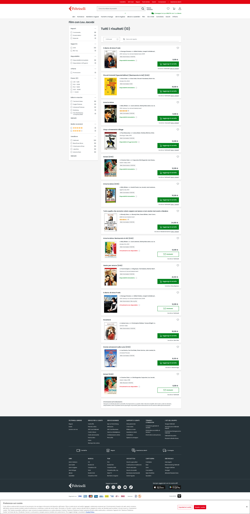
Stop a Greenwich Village (113, 130)
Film (108, 462)
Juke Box (76, 149)
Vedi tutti (73, 118)
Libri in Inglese (73, 467)
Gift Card (130, 2)
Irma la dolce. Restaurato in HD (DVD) (118, 238)
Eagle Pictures (77, 104)
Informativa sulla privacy (153, 435)
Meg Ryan (135, 269)
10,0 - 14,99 (76, 84)
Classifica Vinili (92, 476)
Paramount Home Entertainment (129, 271)
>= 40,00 (76, 92)
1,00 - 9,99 (76, 82)
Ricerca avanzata (150, 8)
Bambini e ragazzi (112, 476)
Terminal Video (78, 101)
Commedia (76, 32)
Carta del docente (93, 435)
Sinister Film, (123, 81)
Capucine (136, 160)
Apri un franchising (113, 424)
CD (89, 462)
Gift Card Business (112, 429)
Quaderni (148, 476)
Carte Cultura (92, 432)
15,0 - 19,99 (76, 87)
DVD (74, 48)
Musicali (75, 38)
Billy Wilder (124, 106)
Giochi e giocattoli (131, 462)
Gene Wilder (144, 214)
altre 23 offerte (174, 68)
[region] (125, 507)
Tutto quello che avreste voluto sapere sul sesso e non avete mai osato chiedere (135, 211)
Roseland (107, 320)
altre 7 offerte (174, 150)
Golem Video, (123, 162)
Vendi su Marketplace (113, 432)
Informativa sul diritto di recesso (153, 431)
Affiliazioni (110, 426)
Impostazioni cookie (185, 507)
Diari (147, 465)
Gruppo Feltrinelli (170, 424)
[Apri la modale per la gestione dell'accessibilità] (179, 496)
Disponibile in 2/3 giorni (80, 63)
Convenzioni (162, 2)
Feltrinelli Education (170, 435)
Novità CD (91, 465)
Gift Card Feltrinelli (93, 429)
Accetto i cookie (200, 507)
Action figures (130, 476)
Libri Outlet (72, 465)
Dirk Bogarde (143, 160)
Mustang (76, 110)
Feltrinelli (76, 140)
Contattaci (129, 435)
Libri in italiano (73, 462)
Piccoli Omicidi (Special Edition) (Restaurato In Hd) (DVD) (126, 75)
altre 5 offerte (174, 96)
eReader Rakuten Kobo (171, 473)
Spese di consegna (132, 437)
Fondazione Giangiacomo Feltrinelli (173, 432)
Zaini (147, 467)
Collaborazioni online (113, 435)
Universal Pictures (78, 107)
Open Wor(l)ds (150, 473)
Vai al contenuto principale (77, 2)
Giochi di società (131, 470)
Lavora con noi (73, 429)
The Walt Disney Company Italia (78, 113)
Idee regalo (168, 462)
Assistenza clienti (176, 2)
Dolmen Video (124, 326)
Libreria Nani (77, 152)
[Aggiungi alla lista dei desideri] (178, 48)
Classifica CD (92, 467)
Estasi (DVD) (108, 157)
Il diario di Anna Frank (111, 48)
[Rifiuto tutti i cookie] (247, 507)
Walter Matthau (152, 269)
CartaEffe (123, 2)
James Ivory (125, 323)
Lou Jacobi (154, 106)
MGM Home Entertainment (127, 217)
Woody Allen (125, 214)
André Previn (135, 187)
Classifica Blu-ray (112, 470)
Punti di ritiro (146, 2)
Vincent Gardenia (142, 78)
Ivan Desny (151, 160)
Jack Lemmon (135, 106)
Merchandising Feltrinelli (172, 465)
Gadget (167, 470)
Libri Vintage (72, 470)
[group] (153, 13)
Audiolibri (71, 476)
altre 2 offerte (174, 123)
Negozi (138, 2)
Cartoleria (149, 462)
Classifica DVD (111, 467)
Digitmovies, (123, 190)
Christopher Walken (137, 323)
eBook (70, 473)
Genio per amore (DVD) (112, 265)
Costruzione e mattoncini (134, 465)
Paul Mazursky (125, 133)
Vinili (89, 470)
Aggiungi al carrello (169, 64)
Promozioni (76, 72)
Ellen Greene (155, 133)
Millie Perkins (138, 51)
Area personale (130, 424)
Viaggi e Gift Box (170, 467)
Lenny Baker (137, 133)
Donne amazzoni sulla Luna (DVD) (117, 347)
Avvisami (169, 254)
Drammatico (77, 35)
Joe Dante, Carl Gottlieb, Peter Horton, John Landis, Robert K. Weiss (142, 350)
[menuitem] (73, 17)
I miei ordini (129, 426)
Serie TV (109, 473)
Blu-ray (75, 51)
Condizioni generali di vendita (152, 426)
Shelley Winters (146, 133)
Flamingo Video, (124, 135)
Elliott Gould (153, 78)
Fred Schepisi (125, 269)
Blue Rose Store (78, 143)
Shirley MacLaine (145, 106)
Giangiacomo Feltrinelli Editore (172, 427)
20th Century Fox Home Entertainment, (131, 54)
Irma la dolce (108, 102)
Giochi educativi (131, 467)
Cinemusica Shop (78, 146)
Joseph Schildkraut (149, 51)
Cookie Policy (90, 512)
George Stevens (126, 51)
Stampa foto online (94, 443)
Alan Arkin (124, 78)
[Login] (180, 8)
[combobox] (121, 8)
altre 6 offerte (174, 177)
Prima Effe (110, 437)
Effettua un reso (131, 429)
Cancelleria (149, 470)
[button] (142, 8)
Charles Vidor (125, 160)
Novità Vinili (91, 473)
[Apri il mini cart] (174, 8)
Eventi (154, 2)
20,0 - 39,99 (76, 89)
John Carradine (153, 214)
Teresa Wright (148, 323)
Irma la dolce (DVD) (111, 184)
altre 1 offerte (174, 231)
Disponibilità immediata (80, 60)
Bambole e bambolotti (133, 473)
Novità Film (110, 465)
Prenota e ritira (92, 426)
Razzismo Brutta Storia (172, 438)
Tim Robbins (143, 269)
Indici (89, 440)
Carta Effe (91, 424)
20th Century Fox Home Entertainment (130, 108)
